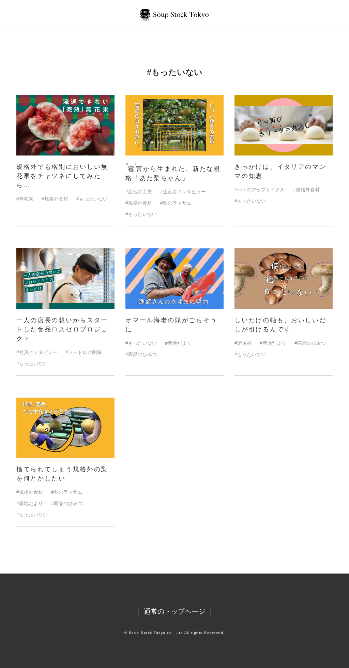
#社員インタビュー (36, 352)
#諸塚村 (243, 343)
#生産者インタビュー (183, 191)
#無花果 (24, 199)
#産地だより (178, 343)
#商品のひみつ (141, 354)
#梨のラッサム (176, 203)
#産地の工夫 (138, 191)
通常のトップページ (174, 611)
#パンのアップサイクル (259, 189)
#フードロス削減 (83, 352)
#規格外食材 (55, 199)
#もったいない (92, 199)
